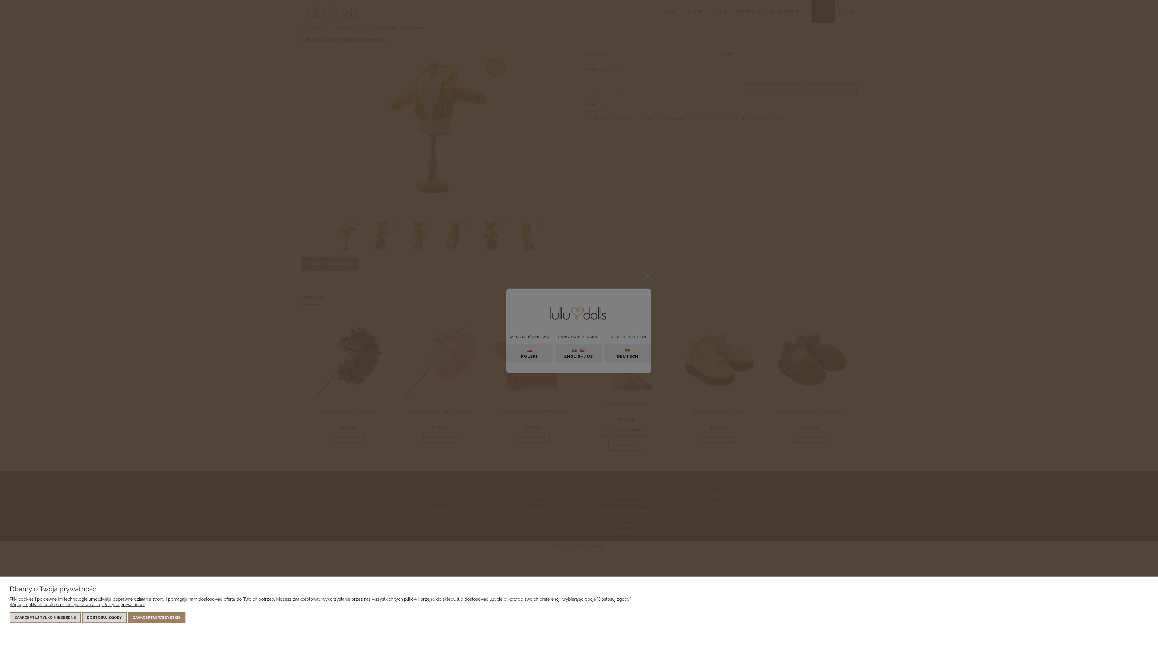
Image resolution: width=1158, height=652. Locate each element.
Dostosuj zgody (104, 617)
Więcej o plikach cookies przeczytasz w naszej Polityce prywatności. (77, 604)
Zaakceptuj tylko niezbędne (45, 617)
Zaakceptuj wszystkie (157, 617)
